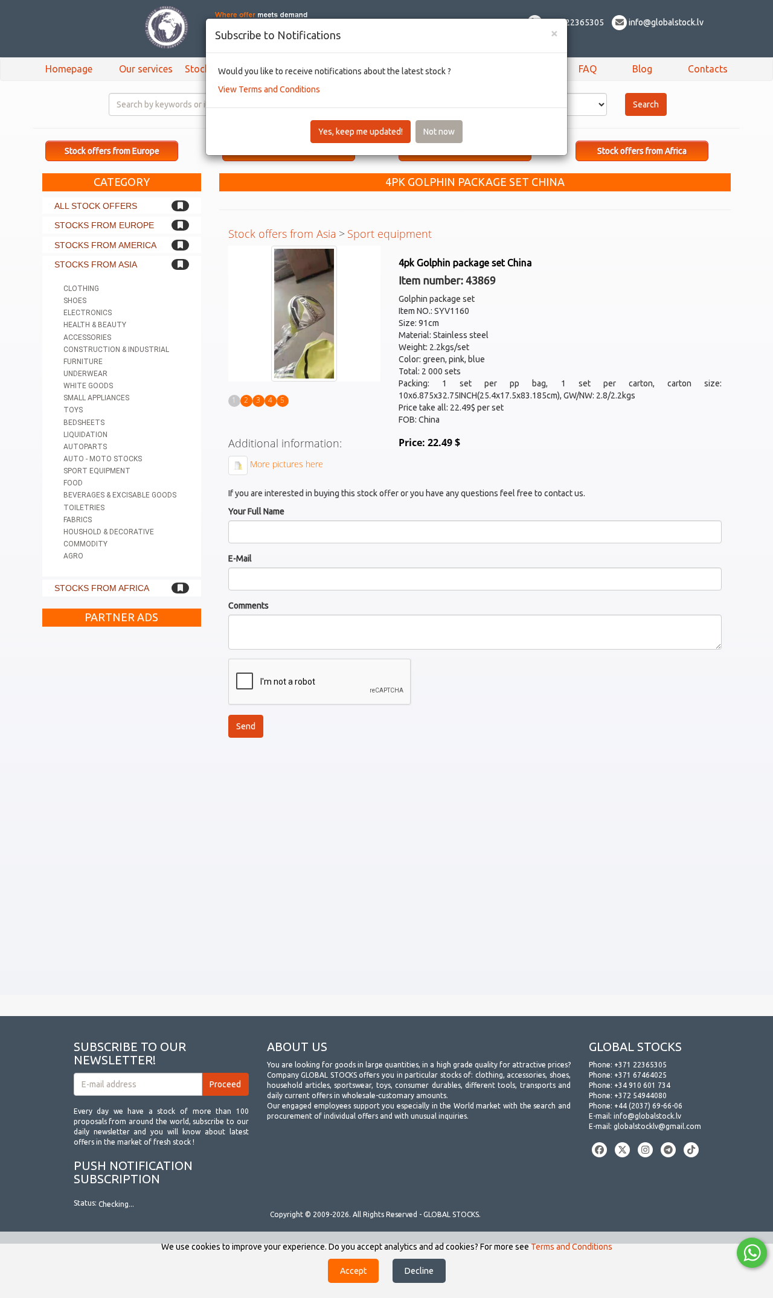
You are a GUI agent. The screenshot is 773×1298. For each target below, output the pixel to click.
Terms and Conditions (571, 1247)
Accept (353, 1271)
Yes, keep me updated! (360, 131)
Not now (439, 131)
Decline (419, 1271)
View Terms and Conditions (269, 89)
